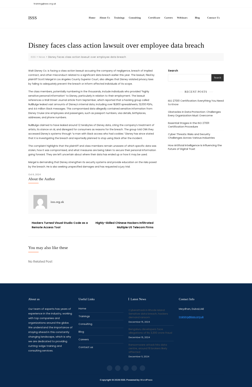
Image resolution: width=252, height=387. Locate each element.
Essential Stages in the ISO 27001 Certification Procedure (188, 124)
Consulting (135, 17)
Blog (197, 17)
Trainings (119, 17)
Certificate (154, 17)
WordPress (146, 380)
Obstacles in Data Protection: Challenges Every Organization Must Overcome (194, 113)
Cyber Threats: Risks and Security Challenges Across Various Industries (191, 136)
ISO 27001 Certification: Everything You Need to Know (196, 102)
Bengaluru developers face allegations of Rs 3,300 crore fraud (150, 330)
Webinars (182, 17)
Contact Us (213, 17)
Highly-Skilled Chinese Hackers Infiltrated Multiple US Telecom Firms (124, 225)
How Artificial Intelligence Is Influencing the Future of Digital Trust (195, 147)
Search (173, 70)
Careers (168, 17)
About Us (104, 17)
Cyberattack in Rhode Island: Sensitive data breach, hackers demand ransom (148, 313)
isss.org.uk (57, 202)
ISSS (32, 17)
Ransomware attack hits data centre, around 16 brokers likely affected (148, 348)
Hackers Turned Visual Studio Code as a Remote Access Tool (60, 225)
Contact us (86, 347)
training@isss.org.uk (44, 3)
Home (92, 17)
